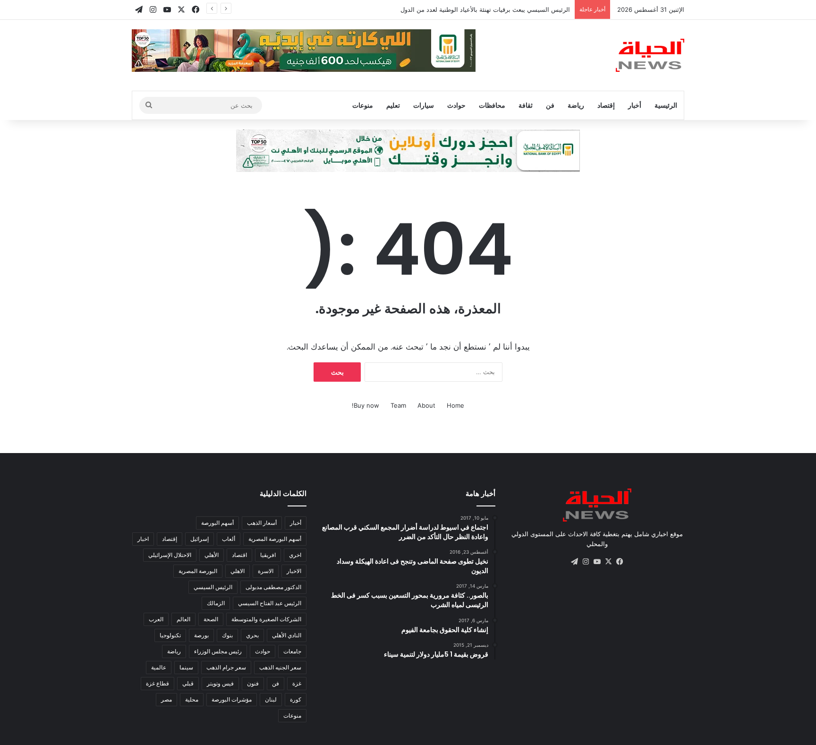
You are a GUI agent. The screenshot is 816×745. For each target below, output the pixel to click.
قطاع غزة (157, 683)
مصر (166, 699)
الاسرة (265, 570)
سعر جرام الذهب (226, 667)
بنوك (227, 635)
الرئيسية (665, 105)
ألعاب (228, 538)
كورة (295, 699)
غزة (296, 683)
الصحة (211, 619)
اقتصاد (239, 554)
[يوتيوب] (597, 561)
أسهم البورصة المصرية (274, 538)
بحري (252, 635)
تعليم (393, 105)
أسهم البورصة (217, 522)
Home (455, 405)
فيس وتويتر (220, 683)
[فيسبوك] (619, 561)
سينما (186, 667)
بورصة (201, 635)
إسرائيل (199, 538)
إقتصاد (606, 105)
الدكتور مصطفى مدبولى (273, 587)
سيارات (423, 105)
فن (550, 105)
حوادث (456, 105)
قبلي (188, 683)
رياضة (576, 105)
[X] (608, 561)
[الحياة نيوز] (650, 55)
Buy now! (365, 405)
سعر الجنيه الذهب (280, 667)
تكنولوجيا (170, 635)
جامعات (292, 651)
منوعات (362, 105)
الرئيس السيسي (213, 587)
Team (398, 405)
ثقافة (525, 105)
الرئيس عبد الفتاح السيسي (269, 603)
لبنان (271, 699)
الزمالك (216, 603)
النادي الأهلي (286, 635)
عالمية (158, 667)
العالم (183, 619)
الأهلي (211, 554)
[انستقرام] (585, 561)
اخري (295, 554)
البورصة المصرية (197, 570)
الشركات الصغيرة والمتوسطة (266, 619)
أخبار (634, 105)
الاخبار (294, 570)
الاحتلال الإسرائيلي (169, 554)
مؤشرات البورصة (232, 699)
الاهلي (237, 570)
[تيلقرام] (574, 561)
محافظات (492, 105)
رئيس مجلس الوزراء (218, 651)
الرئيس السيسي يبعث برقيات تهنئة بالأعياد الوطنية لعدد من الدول (485, 9)
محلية (191, 699)
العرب (156, 619)
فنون (253, 683)
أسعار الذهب (262, 522)
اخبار (143, 538)
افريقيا (268, 554)
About (426, 405)
